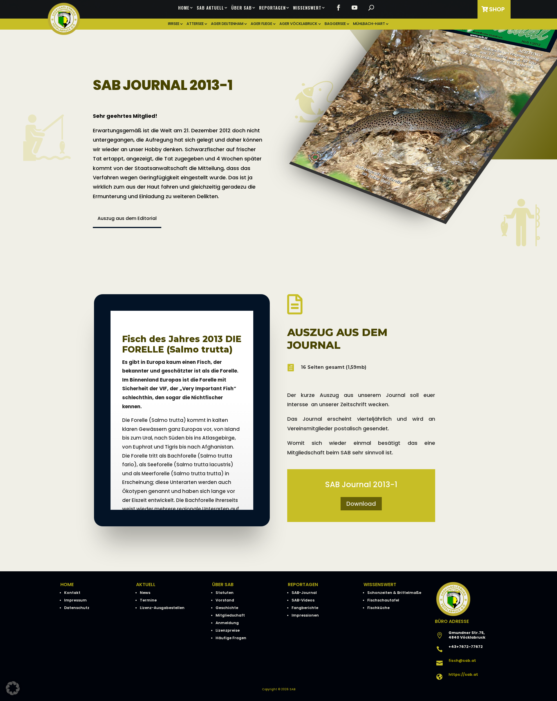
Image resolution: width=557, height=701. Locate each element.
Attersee (195, 24)
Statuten (225, 592)
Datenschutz (76, 607)
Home (183, 8)
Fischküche (378, 607)
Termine (148, 600)
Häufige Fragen (231, 637)
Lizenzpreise (228, 630)
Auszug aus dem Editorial (127, 218)
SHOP (497, 9)
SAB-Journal (304, 592)
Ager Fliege (261, 24)
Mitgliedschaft (230, 615)
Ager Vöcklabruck (298, 24)
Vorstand (225, 600)
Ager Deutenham (227, 24)
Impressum (75, 600)
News (145, 592)
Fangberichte (305, 607)
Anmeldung (227, 622)
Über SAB (241, 8)
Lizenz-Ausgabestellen (162, 607)
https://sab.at (463, 674)
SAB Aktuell (210, 8)
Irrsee (173, 24)
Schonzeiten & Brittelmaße (394, 592)
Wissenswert (307, 8)
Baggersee (335, 24)
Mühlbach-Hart (369, 24)
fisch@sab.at (462, 660)
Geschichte (227, 607)
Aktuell (145, 584)
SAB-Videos (303, 600)
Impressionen (305, 615)
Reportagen (272, 8)
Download (361, 504)
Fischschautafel (383, 600)
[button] (13, 688)
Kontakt (72, 592)
